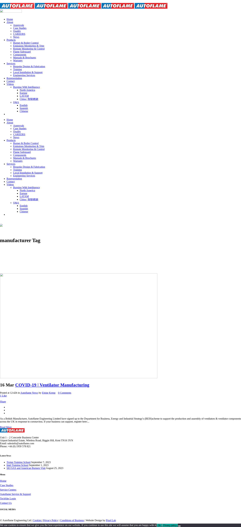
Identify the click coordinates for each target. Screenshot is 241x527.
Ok (159, 525)
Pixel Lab (111, 520)
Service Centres (8, 489)
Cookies (37, 520)
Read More (6, 427)
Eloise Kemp (48, 392)
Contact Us (6, 503)
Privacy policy (170, 525)
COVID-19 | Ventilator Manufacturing (52, 385)
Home (3, 480)
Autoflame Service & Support (15, 494)
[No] (179, 526)
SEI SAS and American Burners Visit (26, 468)
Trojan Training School (18, 462)
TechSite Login (8, 498)
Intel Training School (17, 465)
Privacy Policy (50, 520)
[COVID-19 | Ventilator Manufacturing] (78, 377)
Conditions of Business (72, 520)
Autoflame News (29, 392)
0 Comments (64, 392)
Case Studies (6, 485)
